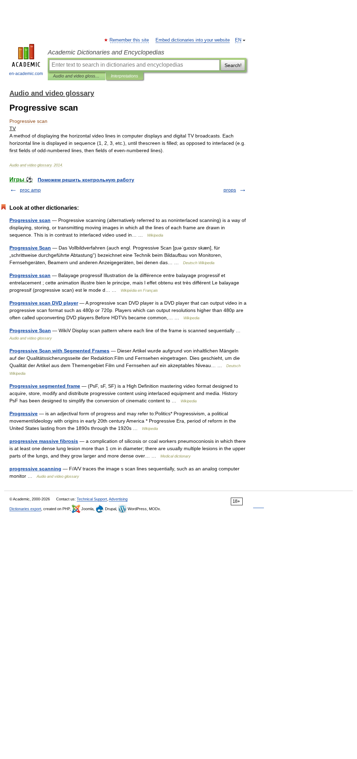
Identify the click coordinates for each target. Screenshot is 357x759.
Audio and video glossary (76, 76)
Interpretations (124, 76)
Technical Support (92, 499)
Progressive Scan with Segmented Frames (59, 351)
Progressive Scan (30, 248)
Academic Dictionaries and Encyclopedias (106, 52)
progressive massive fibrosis (43, 441)
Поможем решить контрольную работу (86, 180)
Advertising (118, 499)
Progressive (23, 413)
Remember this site (129, 40)
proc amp (30, 190)
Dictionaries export (25, 509)
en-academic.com (26, 73)
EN (238, 40)
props (229, 190)
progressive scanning (35, 468)
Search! (233, 65)
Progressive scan (30, 220)
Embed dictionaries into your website (192, 40)
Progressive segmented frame (44, 386)
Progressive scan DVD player (43, 303)
